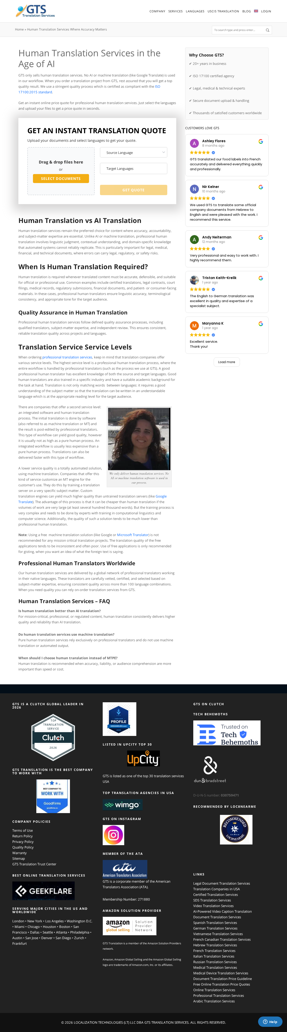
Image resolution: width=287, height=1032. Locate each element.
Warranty (19, 853)
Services (175, 11)
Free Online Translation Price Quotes (221, 984)
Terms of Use (22, 830)
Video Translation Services (213, 905)
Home (19, 29)
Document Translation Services (217, 917)
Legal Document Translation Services (221, 883)
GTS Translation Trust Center (34, 864)
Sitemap (18, 858)
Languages (195, 11)
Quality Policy (23, 847)
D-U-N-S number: (216, 795)
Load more (226, 362)
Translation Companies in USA (216, 889)
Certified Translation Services (215, 894)
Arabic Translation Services (214, 1001)
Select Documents (61, 178)
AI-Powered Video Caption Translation (222, 911)
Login (266, 11)
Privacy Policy (23, 841)
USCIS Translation (223, 11)
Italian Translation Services (213, 956)
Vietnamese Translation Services (218, 934)
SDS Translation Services (212, 900)
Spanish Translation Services (215, 922)
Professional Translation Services (218, 995)
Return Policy (22, 836)
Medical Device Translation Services (220, 973)
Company (157, 11)
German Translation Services (215, 928)
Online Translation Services (214, 990)
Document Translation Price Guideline (222, 978)
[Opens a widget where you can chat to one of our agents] (270, 1022)
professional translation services (67, 357)
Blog (246, 11)
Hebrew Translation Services (215, 945)
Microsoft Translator (132, 534)
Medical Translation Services (215, 967)
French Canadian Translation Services (222, 939)
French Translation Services (214, 950)
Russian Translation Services (215, 962)
